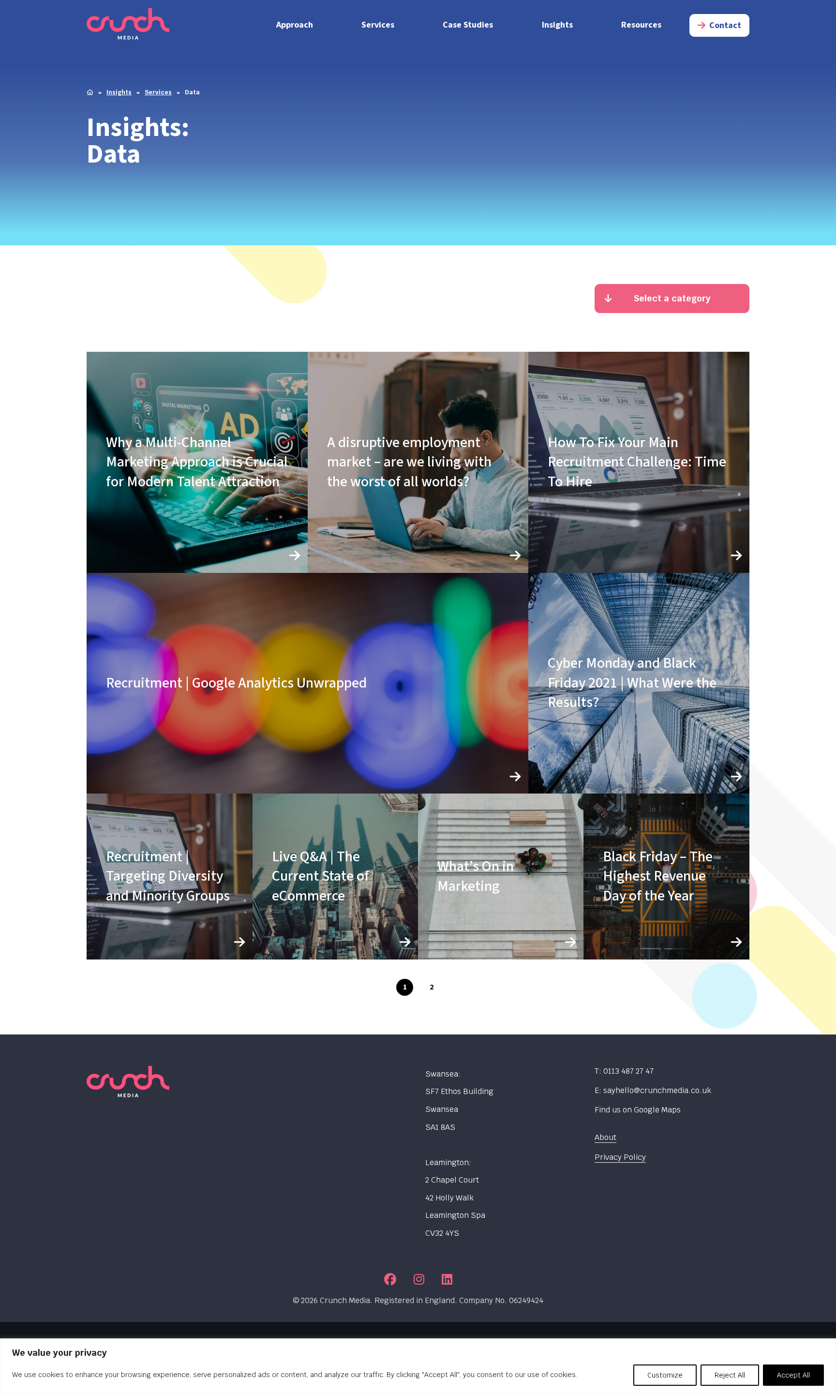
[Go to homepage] (164, 25)
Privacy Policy (620, 1157)
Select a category (672, 298)
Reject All (730, 1375)
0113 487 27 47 (628, 1071)
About (605, 1137)
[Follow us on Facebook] (390, 1279)
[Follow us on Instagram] (419, 1279)
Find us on (638, 1110)
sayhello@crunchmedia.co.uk (657, 1090)
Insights (557, 25)
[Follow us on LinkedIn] (447, 1279)
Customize (665, 1375)
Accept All (793, 1375)
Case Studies (468, 25)
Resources (641, 25)
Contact (725, 25)
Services (377, 25)
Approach (294, 25)
